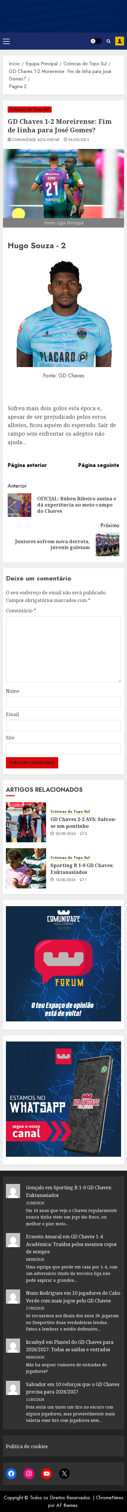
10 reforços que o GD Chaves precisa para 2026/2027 (72, 1388)
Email (12, 714)
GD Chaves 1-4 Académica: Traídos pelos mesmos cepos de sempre (71, 1244)
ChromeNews (109, 1497)
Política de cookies (27, 1446)
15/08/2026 (66, 880)
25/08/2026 (66, 834)
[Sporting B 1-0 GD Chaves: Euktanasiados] (26, 868)
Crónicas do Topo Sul (29, 109)
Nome (12, 691)
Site (10, 737)
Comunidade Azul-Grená (36, 140)
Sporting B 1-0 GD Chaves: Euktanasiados (82, 868)
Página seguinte (98, 465)
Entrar (119, 41)
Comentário (21, 610)
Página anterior (27, 465)
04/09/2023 (79, 140)
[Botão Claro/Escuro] (96, 41)
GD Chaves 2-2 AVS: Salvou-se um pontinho (83, 822)
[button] (6, 41)
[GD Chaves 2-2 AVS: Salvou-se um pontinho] (26, 822)
